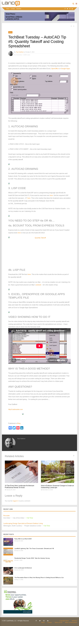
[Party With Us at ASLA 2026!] (8, 545)
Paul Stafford (19, 52)
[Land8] (11, 6)
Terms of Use (58, 622)
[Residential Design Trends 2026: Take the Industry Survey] (8, 564)
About (7, 8)
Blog (10, 32)
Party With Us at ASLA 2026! (23, 539)
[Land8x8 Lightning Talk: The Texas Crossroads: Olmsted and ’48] (8, 555)
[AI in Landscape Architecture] (8, 574)
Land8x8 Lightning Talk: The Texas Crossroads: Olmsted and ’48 (34, 548)
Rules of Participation (71, 622)
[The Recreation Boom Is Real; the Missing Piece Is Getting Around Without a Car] (8, 584)
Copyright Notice (64, 620)
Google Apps (65, 68)
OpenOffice (55, 68)
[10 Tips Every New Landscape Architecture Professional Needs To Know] (21, 472)
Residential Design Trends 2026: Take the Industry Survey (32, 558)
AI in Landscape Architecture (23, 568)
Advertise (18, 8)
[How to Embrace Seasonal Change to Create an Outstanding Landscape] (57, 472)
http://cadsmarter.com (15, 409)
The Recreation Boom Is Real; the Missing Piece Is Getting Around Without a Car (39, 577)
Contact (13, 8)
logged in (15, 501)
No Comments (18, 55)
